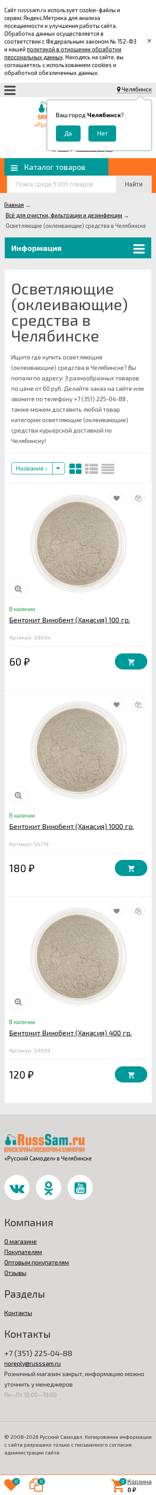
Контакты (18, 1312)
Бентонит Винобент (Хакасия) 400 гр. (70, 1032)
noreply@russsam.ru (32, 1363)
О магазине (20, 1241)
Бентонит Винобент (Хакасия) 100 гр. (69, 620)
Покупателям (23, 1251)
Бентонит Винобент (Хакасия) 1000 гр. (71, 826)
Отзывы (15, 1272)
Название (30, 468)
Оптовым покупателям (36, 1262)
